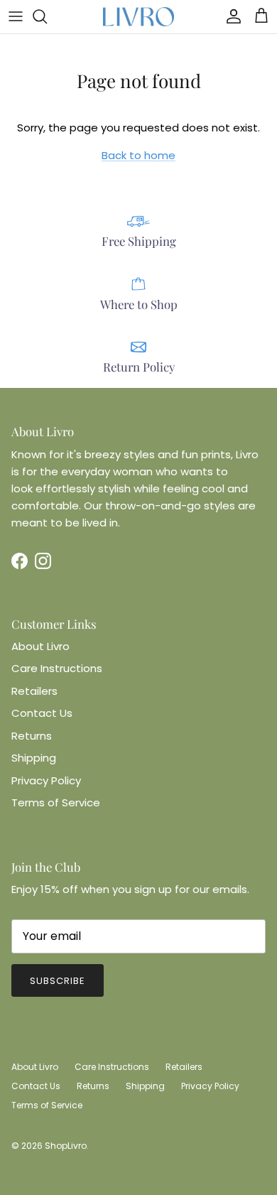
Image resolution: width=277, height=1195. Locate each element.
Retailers (34, 690)
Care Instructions (56, 668)
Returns (31, 735)
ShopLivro (66, 1146)
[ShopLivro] (138, 16)
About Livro (40, 646)
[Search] (47, 16)
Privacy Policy (46, 780)
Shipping (33, 757)
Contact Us (41, 712)
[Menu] (15, 16)
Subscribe (57, 981)
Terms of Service (55, 802)
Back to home (138, 155)
